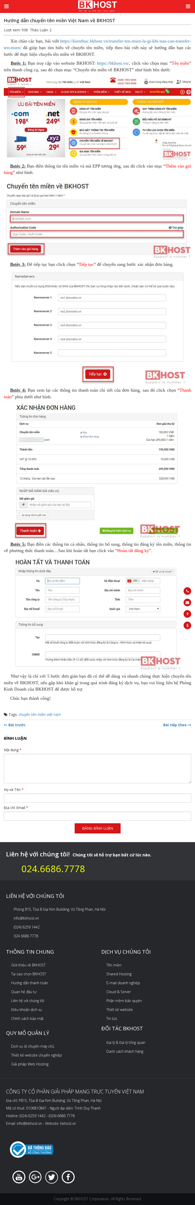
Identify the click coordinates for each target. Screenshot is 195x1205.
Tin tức (111, 1018)
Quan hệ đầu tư (24, 991)
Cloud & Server (118, 991)
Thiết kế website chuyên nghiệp (36, 1055)
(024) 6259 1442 (27, 927)
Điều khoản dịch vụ (26, 1009)
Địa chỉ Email (16, 807)
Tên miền (113, 965)
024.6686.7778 (53, 868)
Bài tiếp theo (175, 724)
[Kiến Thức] (97, 5)
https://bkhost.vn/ (113, 63)
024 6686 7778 (26, 936)
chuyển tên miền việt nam (40, 714)
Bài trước (16, 724)
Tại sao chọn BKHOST (28, 973)
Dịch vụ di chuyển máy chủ (32, 1046)
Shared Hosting (119, 973)
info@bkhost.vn (26, 918)
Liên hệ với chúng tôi (27, 1000)
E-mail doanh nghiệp (123, 982)
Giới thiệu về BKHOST (28, 965)
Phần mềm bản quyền (124, 1000)
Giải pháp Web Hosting (29, 1064)
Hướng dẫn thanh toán (29, 982)
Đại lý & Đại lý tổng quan (125, 1042)
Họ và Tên (14, 789)
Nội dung (13, 749)
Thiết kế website (119, 1009)
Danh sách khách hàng (124, 1051)
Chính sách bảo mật (27, 1018)
